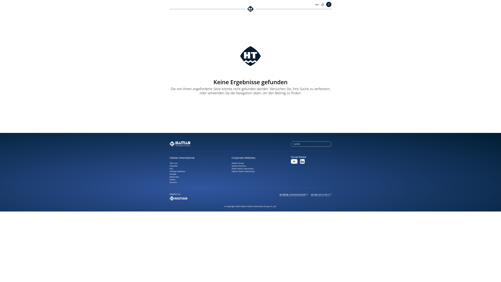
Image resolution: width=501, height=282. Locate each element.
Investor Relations (177, 171)
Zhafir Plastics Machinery (243, 168)
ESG (171, 168)
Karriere (173, 182)
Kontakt (173, 174)
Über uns (174, 163)
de (316, 4)
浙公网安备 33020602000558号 (292, 194)
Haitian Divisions (239, 166)
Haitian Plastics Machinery (243, 171)
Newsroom (174, 177)
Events (172, 179)
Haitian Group (238, 163)
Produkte (173, 166)
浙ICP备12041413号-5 (320, 194)
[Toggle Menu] (329, 4)
